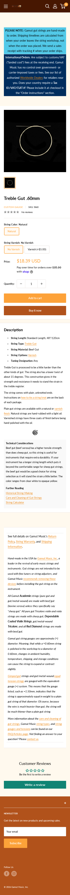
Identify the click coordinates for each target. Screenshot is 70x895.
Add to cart (35, 298)
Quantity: (9, 283)
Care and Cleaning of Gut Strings (24, 497)
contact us (32, 739)
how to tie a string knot (33, 397)
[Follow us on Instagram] (14, 873)
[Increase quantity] (42, 284)
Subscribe (15, 843)
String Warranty (25, 541)
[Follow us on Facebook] (6, 873)
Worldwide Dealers (31, 77)
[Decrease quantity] (21, 284)
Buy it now (35, 310)
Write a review (35, 784)
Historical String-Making (19, 493)
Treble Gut (31, 343)
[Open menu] (6, 6)
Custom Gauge (13, 207)
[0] (62, 6)
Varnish (32, 355)
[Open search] (47, 6)
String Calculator (15, 502)
